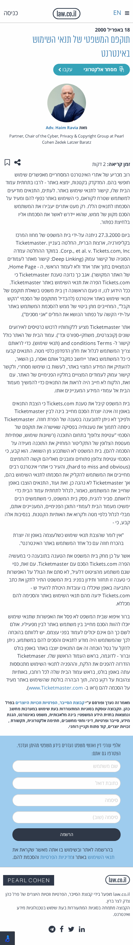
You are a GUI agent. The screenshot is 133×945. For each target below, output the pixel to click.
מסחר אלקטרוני (100, 69)
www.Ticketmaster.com (56, 687)
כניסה (11, 13)
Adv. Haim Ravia (62, 127)
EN (117, 12)
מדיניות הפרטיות (56, 857)
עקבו (66, 69)
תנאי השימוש (101, 857)
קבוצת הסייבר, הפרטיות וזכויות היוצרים (49, 702)
